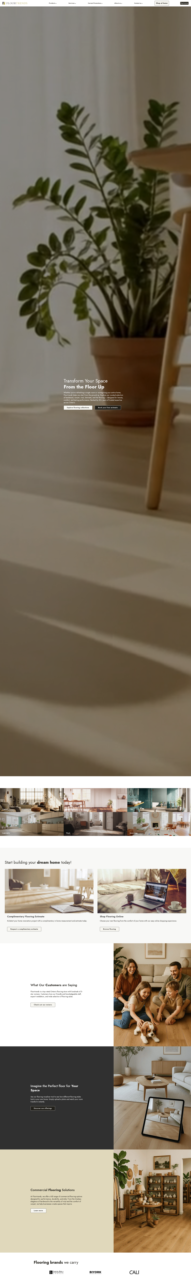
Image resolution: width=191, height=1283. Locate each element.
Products (52, 3)
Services (72, 3)
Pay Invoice (184, 3)
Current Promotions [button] (94, 3)
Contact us (137, 3)
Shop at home (162, 3)
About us (118, 3)
